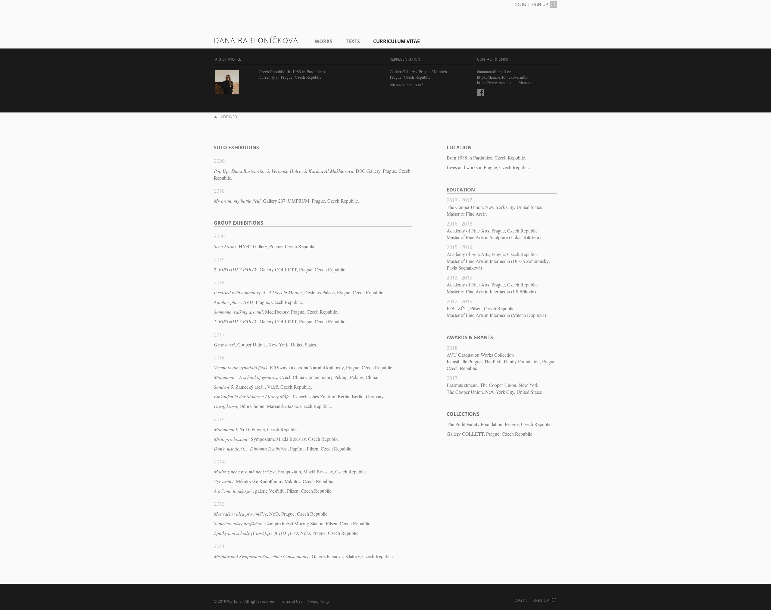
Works (323, 41)
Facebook (480, 92)
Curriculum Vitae (396, 41)
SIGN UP (539, 4)
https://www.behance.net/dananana (506, 82)
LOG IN (519, 4)
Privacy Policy (318, 601)
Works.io (234, 601)
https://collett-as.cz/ (406, 84)
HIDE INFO (228, 116)
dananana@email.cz (494, 71)
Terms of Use (291, 601)
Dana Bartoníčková (256, 40)
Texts (353, 41)
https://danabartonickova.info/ (502, 77)
